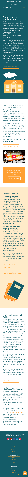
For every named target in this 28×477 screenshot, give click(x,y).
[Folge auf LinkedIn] (17, 439)
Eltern (14, 461)
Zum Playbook (14, 178)
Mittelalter (14, 448)
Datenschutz (14, 470)
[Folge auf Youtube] (11, 439)
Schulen (14, 459)
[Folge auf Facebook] (14, 439)
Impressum (14, 468)
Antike (14, 446)
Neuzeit (14, 451)
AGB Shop (14, 472)
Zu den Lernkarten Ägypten (13, 273)
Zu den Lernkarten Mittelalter (10, 266)
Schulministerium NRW (16, 412)
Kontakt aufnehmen (11, 67)
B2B (14, 462)
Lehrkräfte (14, 457)
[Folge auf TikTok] (20, 439)
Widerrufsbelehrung (14, 474)
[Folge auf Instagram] (8, 439)
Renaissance (14, 449)
